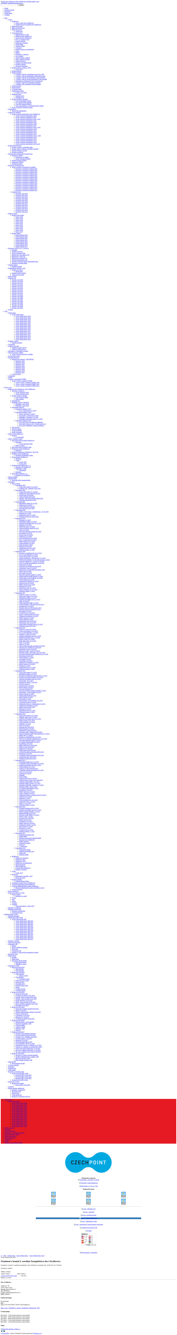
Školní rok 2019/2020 (18, 1020)
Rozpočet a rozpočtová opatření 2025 (26, 169)
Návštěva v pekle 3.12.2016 (27, 634)
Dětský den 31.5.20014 (26, 735)
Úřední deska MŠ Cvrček (15, 917)
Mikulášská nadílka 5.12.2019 (28, 521)
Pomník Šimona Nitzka (22, 881)
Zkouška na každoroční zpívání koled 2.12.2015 (33, 676)
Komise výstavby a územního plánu (22, 147)
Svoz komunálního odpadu (23, 101)
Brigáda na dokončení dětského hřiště (30, 838)
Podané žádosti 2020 (21, 241)
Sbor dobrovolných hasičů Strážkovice (23, 440)
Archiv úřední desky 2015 (23, 334)
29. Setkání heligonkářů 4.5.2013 (29, 788)
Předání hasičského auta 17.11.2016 (29, 637)
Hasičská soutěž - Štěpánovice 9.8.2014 (30, 732)
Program (14, 435)
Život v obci (8, 387)
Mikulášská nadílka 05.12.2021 (28, 503)
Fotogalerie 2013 (20, 760)
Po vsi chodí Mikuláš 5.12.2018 (28, 555)
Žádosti (14, 946)
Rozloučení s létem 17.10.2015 (28, 682)
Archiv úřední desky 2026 (23, 316)
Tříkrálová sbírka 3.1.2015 (27, 712)
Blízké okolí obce (17, 29)
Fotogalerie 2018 (20, 551)
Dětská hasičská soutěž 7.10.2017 (29, 603)
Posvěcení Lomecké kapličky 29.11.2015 (31, 677)
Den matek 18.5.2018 (25, 573)
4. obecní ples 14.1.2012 (26, 830)
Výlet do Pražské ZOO (26, 689)
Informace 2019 (20, 369)
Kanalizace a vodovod (21, 54)
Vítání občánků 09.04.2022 (27, 497)
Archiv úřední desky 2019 (23, 328)
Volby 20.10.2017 (24, 601)
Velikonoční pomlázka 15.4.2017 (28, 616)
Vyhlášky (7, 15)
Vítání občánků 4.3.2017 (26, 619)
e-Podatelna (11, 376)
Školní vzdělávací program (19, 947)
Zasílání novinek (9, 10)
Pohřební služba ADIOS (19, 273)
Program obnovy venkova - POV (21, 67)
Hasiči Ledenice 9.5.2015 (26, 694)
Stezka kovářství (13, 477)
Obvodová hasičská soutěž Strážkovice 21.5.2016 (33, 654)
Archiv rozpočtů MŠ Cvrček (20, 1073)
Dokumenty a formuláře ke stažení (18, 351)
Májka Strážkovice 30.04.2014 (28, 745)
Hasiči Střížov (23, 777)
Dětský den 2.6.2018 (25, 571)
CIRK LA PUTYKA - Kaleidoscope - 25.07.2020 (33, 511)
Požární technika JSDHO (19, 160)
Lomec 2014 (19, 873)
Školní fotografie (20, 864)
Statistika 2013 (19, 96)
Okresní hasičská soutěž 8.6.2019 (29, 528)
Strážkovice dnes (20, 859)
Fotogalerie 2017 (20, 593)
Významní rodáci (17, 89)
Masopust (22, 845)
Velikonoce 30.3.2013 (25, 796)
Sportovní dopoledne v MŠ (23, 1023)
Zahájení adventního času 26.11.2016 (30, 636)
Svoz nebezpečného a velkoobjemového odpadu (29, 106)
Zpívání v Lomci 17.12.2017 (27, 594)
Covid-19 (11, 1086)
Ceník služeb (12, 1070)
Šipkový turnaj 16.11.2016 (27, 639)
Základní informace (13, 916)
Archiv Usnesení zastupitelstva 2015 (26, 134)
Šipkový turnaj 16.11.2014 (27, 720)
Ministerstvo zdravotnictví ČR (20, 255)
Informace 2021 (20, 366)
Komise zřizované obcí (14, 145)
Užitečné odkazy (13, 265)
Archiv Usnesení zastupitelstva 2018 (26, 129)
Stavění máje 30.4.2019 (26, 535)
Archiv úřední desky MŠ (19, 919)
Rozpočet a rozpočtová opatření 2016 (26, 183)
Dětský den (22, 853)
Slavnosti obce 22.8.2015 (26, 685)
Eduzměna (11, 1067)
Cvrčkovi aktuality (13, 1065)
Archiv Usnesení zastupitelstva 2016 (26, 132)
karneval (17, 1030)
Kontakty (14, 250)
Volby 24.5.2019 (24, 530)
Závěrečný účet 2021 (21, 197)
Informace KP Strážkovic (22, 475)
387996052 (4, 3)
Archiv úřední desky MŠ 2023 (24, 922)
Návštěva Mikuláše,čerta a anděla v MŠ (27, 1057)
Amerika (14, 902)
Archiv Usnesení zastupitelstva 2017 (26, 130)
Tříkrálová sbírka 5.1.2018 (27, 591)
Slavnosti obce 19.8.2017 (26, 606)
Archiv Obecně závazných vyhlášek (22, 354)
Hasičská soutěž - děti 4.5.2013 (28, 787)
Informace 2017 (20, 372)
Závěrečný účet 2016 (21, 205)
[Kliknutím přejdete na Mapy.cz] (10, 1329)
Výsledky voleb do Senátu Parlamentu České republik (31, 79)
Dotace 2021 (19, 225)
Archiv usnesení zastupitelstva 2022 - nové (27, 119)
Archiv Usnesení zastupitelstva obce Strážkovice (26, 114)
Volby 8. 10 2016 (24, 644)
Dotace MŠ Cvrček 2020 (22, 1085)
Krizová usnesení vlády (18, 253)
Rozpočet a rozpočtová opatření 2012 (26, 190)
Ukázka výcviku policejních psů (28, 768)
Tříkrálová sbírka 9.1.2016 (27, 669)
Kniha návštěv (12, 276)
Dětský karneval (24, 841)
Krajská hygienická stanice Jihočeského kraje (25, 261)
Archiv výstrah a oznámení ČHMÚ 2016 (27, 382)
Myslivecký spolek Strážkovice (21, 449)
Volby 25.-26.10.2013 (25, 772)
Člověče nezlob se (24, 684)
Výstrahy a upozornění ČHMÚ (17, 379)
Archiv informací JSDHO (23, 159)
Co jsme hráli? (19, 437)
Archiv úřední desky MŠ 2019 (24, 929)
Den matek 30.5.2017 (25, 611)
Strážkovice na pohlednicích (23, 863)
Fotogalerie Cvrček (13, 965)
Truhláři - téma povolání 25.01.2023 (26, 999)
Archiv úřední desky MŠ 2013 (24, 939)
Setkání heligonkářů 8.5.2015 (27, 695)
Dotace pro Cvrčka (13, 1081)
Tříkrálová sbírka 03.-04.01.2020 (28, 516)
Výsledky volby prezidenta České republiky (28, 84)
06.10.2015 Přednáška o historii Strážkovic (31, 425)
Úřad (5, 311)
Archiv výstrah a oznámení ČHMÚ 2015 (27, 384)
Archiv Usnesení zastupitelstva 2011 (26, 142)
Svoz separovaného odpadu (23, 102)
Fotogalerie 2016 (20, 627)
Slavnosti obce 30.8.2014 (26, 727)
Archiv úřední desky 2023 (23, 321)
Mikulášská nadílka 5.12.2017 (28, 598)
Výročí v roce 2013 (21, 92)
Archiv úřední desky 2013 (23, 338)
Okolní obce (19, 31)
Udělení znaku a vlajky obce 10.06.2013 (31, 780)
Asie (13, 899)
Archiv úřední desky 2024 (23, 319)
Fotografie (7, 11)
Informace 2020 (20, 367)
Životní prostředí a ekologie (20, 99)
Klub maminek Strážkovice (20, 457)
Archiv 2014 (23, 462)
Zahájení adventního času (26, 835)
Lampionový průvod (25, 773)
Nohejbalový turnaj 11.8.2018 (28, 568)
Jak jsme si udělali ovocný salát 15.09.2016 (28, 1052)
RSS (38, 1308)
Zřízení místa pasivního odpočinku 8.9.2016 (32, 646)
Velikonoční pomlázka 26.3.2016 (28, 662)
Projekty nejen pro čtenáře (19, 396)
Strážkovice (15, 21)
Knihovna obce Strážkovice (23, 38)
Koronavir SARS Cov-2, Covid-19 (18, 248)
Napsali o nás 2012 (17, 291)
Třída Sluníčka (19, 970)
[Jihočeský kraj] (88, 1209)
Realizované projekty (18, 215)
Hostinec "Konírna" (21, 869)
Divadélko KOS (20, 984)
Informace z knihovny (18, 391)
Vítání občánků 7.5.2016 (26, 657)
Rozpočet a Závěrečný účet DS (21, 1096)
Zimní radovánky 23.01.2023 (24, 1000)
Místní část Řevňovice (18, 28)
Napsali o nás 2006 (17, 301)
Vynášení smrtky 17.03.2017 (23, 1038)
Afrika (14, 901)
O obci (10, 19)
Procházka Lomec (24, 979)
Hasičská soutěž (23, 854)
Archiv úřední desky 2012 (23, 339)
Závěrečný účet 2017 (21, 203)
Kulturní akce (12, 1068)
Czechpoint (11, 344)
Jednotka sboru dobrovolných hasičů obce (20, 154)
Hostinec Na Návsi (17, 270)
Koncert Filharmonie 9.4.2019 (28, 538)
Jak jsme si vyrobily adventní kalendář (26, 1055)
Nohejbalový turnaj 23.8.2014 (28, 730)
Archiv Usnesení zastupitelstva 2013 (26, 139)
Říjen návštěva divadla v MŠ (23, 1060)
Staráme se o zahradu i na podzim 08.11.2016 (28, 1047)
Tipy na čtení (15, 427)
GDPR (10, 377)
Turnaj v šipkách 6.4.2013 (26, 793)
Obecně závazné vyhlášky (15, 352)
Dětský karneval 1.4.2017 (26, 618)
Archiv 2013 (23, 463)
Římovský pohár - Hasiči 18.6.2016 (29, 651)
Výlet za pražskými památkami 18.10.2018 (31, 563)
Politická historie (16, 72)
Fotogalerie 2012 (20, 806)
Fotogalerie (11, 482)
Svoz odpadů (19, 56)
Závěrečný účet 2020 (21, 198)
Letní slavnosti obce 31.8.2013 (28, 778)
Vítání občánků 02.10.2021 (27, 507)
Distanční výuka (13, 954)
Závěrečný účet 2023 (21, 193)
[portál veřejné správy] (88, 1218)
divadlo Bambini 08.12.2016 (23, 1042)
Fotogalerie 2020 (20, 510)
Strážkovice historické (21, 858)
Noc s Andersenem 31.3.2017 (28, 410)
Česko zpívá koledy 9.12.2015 (28, 672)
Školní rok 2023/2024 (18, 972)
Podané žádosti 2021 (21, 240)
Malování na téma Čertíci (22, 1058)
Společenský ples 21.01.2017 (27, 623)
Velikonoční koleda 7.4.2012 (27, 825)
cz (1, 1255)
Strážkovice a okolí (21, 896)
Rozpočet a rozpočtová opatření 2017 (26, 182)
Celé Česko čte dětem (21, 397)
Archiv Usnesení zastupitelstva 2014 (26, 137)
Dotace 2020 (19, 227)
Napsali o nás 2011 (17, 293)
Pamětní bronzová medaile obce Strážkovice (28, 24)
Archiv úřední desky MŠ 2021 (24, 926)
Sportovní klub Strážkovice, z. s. (21, 465)
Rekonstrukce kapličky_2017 (24, 876)
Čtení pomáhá (19, 399)
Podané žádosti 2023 (21, 236)
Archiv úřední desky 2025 (23, 318)
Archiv (17, 460)
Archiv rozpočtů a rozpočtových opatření (24, 167)
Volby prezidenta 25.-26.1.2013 (28, 800)
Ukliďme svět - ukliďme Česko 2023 (30, 488)
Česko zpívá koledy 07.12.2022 (28, 492)
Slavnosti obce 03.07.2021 (27, 508)
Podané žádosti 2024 (21, 235)
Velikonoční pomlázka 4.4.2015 (28, 705)
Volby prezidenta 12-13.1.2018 (28, 589)
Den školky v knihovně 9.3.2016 (28, 415)
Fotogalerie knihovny (18, 407)
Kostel (17, 51)
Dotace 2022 (19, 223)
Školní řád (15, 949)
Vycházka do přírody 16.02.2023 (25, 995)
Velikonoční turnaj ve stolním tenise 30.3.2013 (32, 795)
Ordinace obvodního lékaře (23, 63)
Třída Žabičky (19, 969)
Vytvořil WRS (5, 1333)
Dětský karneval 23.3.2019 (27, 541)
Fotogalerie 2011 (20, 833)
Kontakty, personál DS (18, 1090)
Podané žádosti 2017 (21, 246)
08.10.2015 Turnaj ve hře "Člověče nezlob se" (32, 424)
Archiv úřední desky (18, 314)
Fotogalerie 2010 (20, 848)
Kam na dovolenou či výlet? (16, 893)
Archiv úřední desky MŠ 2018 (24, 931)
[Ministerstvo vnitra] (88, 1221)
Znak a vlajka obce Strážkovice (24, 23)
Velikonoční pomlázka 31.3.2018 (28, 581)
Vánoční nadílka (20, 1025)
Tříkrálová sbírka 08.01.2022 (27, 500)
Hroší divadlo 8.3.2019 (26, 545)
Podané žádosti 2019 (21, 243)
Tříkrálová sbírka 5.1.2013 (27, 805)
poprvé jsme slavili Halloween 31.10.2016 (27, 1048)
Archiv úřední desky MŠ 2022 (24, 924)
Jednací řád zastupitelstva (19, 111)
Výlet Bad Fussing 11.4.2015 (27, 702)
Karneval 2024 (19, 982)
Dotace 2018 (19, 230)
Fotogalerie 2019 (20, 518)
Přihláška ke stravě (20, 964)
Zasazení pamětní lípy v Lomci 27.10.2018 (31, 561)
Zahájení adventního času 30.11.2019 (30, 523)
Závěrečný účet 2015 (21, 207)
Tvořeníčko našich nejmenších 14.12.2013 (31, 763)
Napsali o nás (12, 278)
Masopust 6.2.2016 (24, 666)
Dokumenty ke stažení (21, 157)
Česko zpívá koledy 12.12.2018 (28, 556)
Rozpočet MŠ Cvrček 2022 (23, 1075)
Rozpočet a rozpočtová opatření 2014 (26, 187)
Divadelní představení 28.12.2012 (29, 808)
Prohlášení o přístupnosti (29, 1308)
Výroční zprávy (16, 374)
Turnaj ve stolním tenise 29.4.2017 (29, 614)
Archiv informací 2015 (22, 394)
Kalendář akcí (16, 400)
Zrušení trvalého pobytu (19, 349)
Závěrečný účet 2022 (21, 195)
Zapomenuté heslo (17, 912)
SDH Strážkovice (20, 866)
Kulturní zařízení (20, 41)
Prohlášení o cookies (15, 1308)
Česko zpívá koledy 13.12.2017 (28, 596)
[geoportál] (88, 1212)
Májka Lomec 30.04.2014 (26, 747)
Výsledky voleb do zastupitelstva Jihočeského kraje (30, 76)
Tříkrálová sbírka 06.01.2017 (27, 626)
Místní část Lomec (17, 26)
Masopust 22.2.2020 (25, 513)
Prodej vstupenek (17, 432)
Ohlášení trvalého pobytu (19, 347)
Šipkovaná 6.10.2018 (25, 565)
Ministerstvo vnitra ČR (18, 256)
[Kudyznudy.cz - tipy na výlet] (88, 1186)
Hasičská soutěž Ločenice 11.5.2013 (29, 783)
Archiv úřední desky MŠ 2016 (24, 934)
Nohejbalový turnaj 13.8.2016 (28, 649)
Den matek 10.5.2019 (25, 533)
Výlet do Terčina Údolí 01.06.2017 (25, 1035)
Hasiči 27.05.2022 (20, 1010)
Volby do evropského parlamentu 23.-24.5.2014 (33, 738)
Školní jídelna (12, 956)
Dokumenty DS (16, 1091)
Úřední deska (8, 13)
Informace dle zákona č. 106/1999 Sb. (23, 359)
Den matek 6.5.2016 (25, 659)
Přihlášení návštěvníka (14, 909)
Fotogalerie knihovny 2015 (23, 420)
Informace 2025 (20, 361)
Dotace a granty (12, 213)
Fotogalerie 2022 (20, 490)
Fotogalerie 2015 (20, 671)
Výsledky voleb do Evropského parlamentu (28, 82)
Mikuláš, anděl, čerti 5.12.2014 (28, 717)
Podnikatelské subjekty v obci (16, 268)
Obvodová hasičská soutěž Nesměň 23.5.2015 (32, 690)
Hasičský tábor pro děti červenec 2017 (30, 608)
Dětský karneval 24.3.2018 (27, 584)
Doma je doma (16, 894)
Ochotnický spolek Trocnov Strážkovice (23, 883)
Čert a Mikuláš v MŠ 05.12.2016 (25, 1043)
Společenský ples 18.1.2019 (27, 548)
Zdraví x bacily (23, 975)
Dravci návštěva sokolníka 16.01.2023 (26, 1004)
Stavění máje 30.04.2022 (26, 495)
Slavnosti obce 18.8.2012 (26, 818)
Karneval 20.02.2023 (21, 994)
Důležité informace (17, 251)
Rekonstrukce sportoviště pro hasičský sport (32, 569)
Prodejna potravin (20, 64)
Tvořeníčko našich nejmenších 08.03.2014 (31, 752)
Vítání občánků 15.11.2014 (27, 722)
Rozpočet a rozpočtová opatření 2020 (26, 177)
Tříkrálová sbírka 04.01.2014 (27, 758)
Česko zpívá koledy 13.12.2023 (28, 487)
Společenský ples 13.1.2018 (27, 588)
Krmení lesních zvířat (21, 985)
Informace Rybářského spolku (24, 455)
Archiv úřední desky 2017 (23, 331)
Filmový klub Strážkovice (15, 434)
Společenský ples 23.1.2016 (27, 667)
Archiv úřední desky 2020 (23, 326)
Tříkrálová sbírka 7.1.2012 (27, 831)
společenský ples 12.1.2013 (27, 801)
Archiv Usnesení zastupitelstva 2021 (26, 122)
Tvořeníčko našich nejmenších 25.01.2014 (31, 755)
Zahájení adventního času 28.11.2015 (30, 679)
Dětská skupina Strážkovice (23, 36)
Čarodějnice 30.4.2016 (25, 661)
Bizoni (17, 987)
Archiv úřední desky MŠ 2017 (24, 932)
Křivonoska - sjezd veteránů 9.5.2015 (30, 692)
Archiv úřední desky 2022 (23, 323)
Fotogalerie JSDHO (17, 162)
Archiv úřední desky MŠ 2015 (24, 936)
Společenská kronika (18, 91)
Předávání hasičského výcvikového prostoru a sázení (34, 560)
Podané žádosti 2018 (21, 245)
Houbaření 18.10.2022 (22, 1005)
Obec (6, 18)
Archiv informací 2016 (22, 392)
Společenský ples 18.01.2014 (27, 757)
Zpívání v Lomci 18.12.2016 (27, 629)
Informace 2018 (20, 371)
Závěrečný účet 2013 (21, 210)
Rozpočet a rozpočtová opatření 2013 (26, 188)
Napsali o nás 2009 (17, 296)
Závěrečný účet (16, 192)
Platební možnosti (17, 343)
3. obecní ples (23, 846)
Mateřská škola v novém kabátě (24, 1022)
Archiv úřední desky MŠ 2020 (24, 927)
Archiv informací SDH (26, 444)
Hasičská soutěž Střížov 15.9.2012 (29, 815)
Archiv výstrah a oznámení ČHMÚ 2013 (27, 386)
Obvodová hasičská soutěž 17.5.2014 (30, 740)
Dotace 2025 (19, 218)
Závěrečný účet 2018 (21, 202)
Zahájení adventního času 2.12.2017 (29, 599)
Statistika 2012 (19, 97)
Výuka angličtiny (17, 430)
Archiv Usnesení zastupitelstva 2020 (26, 124)
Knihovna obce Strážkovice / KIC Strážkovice (21, 389)
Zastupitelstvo (12, 109)
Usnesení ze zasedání (14, 112)
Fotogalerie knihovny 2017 (23, 409)
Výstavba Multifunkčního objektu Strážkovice (25, 886)
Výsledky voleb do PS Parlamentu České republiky (30, 77)
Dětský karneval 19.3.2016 (27, 664)
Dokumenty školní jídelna (19, 960)
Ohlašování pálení (17, 164)
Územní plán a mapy (14, 356)
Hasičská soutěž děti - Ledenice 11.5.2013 (31, 785)
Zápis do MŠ (12, 1062)
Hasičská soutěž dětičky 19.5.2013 (29, 782)
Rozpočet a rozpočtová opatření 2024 (26, 170)
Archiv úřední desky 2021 (23, 324)
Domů (6, 8)
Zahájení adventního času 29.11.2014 (30, 719)
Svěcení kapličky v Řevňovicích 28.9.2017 (31, 604)
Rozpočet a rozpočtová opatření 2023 (26, 172)
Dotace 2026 (19, 217)
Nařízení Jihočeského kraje (19, 260)
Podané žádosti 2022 (21, 238)
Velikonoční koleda (24, 843)
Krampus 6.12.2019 (25, 520)
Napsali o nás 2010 (17, 294)
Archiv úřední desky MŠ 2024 (24, 921)
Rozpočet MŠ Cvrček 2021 (23, 1076)
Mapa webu (4, 1308)
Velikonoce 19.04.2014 (26, 748)
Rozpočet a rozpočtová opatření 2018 (26, 180)
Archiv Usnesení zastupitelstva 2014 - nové (28, 135)
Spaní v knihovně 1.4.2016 (27, 414)
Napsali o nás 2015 (17, 286)
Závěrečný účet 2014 (21, 208)
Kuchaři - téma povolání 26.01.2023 (26, 997)
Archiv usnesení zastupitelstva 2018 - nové (27, 127)
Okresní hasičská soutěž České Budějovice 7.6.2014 (34, 734)
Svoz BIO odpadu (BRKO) (23, 104)
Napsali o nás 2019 (17, 280)
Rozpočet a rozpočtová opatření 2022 (26, 174)
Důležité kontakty (17, 266)
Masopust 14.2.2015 (25, 709)
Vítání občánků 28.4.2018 (26, 579)
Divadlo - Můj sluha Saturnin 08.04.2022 (31, 498)
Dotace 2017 (19, 232)
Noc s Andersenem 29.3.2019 (28, 540)
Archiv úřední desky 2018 (23, 329)
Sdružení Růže (12, 478)
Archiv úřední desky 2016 (23, 333)
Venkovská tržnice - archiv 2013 (24, 906)
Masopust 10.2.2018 (25, 586)
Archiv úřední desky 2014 (23, 336)
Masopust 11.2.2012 (25, 828)
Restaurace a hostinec (21, 43)
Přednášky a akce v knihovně (20, 402)
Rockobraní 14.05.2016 (26, 656)
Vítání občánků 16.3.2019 (26, 543)
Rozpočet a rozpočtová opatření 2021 (26, 175)
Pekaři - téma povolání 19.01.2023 (25, 1002)
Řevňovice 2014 (20, 878)
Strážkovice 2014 (20, 861)
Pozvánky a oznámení (14, 907)
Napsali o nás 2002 (17, 308)
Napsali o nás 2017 (17, 283)
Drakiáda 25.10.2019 (25, 525)
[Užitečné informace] (88, 1227)
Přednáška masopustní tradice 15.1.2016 (31, 419)
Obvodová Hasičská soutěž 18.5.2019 (30, 531)
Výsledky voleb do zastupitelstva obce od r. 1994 (29, 74)
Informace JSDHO (17, 155)
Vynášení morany (20, 989)
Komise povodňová (17, 152)
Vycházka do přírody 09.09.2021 (25, 1018)
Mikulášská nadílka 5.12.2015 (28, 674)
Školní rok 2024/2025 (18, 967)
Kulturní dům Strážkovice (23, 868)
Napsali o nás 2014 (17, 288)
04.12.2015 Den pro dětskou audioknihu (31, 422)
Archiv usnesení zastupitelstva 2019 (25, 125)
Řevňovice (15, 874)
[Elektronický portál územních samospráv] (88, 1224)
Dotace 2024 (19, 220)
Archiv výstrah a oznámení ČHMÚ (22, 381)
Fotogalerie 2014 (20, 714)
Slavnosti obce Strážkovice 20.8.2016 (30, 647)
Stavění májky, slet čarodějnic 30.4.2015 (31, 700)
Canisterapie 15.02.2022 (22, 1015)
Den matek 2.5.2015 (25, 699)
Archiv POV (19, 69)
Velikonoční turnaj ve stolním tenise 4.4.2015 (32, 704)
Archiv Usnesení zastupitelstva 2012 (26, 140)
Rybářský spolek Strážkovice (20, 454)
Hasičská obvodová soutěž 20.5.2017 (30, 609)
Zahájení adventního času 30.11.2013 (30, 765)
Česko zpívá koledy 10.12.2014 (28, 715)
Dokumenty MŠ (13, 944)
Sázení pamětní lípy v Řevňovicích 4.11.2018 (32, 558)
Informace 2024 (20, 362)
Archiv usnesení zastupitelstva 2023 (25, 117)
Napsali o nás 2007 (17, 299)
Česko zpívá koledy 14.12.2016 (28, 631)
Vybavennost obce (17, 33)
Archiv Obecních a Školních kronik (22, 107)
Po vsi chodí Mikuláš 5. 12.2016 (28, 632)
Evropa (14, 898)
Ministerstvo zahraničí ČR (19, 258)
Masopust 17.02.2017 (21, 1040)
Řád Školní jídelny (20, 962)
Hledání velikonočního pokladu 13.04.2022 (28, 1012)
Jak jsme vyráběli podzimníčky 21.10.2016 (27, 1050)
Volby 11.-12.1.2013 (25, 803)
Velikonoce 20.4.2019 (25, 536)
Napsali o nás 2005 (17, 303)
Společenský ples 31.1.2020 (27, 515)
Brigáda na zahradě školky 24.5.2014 (30, 737)
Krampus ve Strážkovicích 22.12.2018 (30, 553)
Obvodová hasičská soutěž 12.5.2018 (30, 574)
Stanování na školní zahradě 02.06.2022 (27, 1009)
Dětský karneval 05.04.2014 (27, 750)
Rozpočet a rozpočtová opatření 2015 (26, 185)
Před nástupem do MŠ (18, 1063)
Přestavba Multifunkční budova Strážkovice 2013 (29, 888)
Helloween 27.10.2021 (26, 505)
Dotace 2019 (19, 228)
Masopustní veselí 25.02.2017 (28, 621)
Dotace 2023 (19, 222)
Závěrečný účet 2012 (21, 212)
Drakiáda (22, 775)
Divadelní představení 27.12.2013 (29, 762)
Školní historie (16, 87)
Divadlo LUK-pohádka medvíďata (25, 1033)
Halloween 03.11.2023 (22, 980)
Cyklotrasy (18, 48)
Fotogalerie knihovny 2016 (23, 412)
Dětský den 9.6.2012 (25, 820)
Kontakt (10, 309)
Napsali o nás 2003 (17, 306)
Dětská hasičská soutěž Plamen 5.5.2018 (31, 576)
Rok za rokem (16, 483)
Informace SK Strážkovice (23, 467)
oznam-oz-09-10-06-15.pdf (9, 1276)
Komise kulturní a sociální (19, 150)
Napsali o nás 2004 (17, 304)
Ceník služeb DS (17, 1095)
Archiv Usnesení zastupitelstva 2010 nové (27, 144)
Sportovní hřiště (20, 46)
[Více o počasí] (53, 1197)
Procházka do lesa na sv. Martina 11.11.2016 (28, 1045)
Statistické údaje (16, 94)
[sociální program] (88, 1215)
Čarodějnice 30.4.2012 (25, 821)
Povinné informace (13, 357)
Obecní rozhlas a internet (22, 58)
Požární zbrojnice (20, 61)
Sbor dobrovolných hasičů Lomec (22, 447)
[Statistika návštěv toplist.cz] (89, 1231)
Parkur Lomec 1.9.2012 (26, 816)
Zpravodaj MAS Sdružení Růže (21, 480)
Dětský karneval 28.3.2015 (27, 707)
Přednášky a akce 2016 (22, 404)
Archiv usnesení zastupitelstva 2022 (25, 120)
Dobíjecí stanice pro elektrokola (24, 49)
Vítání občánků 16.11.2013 (27, 767)
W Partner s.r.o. (37, 1333)
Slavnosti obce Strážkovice (27, 840)
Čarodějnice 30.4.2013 (25, 790)
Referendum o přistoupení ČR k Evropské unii (29, 81)
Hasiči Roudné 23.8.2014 (26, 729)
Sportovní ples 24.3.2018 (26, 583)
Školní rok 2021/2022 (18, 1007)
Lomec (14, 871)
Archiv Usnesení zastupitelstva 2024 (26, 116)
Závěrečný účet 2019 (21, 200)
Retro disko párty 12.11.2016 (27, 641)
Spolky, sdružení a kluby (15, 439)
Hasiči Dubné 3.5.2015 (26, 697)
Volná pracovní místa (18, 275)
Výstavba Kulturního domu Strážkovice (23, 884)
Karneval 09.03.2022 (21, 1014)
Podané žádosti (16, 233)
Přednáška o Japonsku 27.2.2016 (28, 417)
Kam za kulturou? (13, 891)
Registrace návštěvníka (18, 911)
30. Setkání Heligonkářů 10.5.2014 (29, 742)
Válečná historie (16, 86)
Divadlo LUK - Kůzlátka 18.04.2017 (26, 1037)
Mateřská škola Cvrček (22, 34)
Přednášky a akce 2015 (22, 405)
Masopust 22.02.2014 (25, 753)
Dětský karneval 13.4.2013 (27, 791)
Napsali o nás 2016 (17, 285)
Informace (18, 442)
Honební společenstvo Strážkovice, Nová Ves (25, 452)
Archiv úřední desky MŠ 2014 (24, 937)
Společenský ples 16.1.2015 (27, 710)
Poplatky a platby (13, 341)
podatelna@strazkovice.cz (15, 3)
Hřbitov (17, 53)
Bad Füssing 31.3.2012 (26, 826)
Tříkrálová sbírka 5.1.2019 (27, 550)
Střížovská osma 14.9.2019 (27, 526)
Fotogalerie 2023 (20, 485)
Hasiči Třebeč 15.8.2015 (26, 687)
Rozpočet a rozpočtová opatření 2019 (26, 178)
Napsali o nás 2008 (17, 298)
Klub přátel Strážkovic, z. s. (20, 473)
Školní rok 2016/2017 (18, 1032)
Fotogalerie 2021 (20, 502)
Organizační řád (16, 951)
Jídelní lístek (19, 271)
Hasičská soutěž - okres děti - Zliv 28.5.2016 (32, 652)
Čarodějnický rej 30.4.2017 (27, 613)
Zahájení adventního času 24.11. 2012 (30, 810)
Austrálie (14, 904)
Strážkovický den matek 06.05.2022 (29, 493)
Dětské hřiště (19, 44)
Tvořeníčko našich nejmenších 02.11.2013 (31, 770)
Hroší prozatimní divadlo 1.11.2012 (29, 811)
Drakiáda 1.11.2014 (25, 724)
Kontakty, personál (13, 941)
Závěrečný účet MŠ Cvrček (20, 1080)
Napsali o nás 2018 (17, 281)
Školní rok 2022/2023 (18, 992)
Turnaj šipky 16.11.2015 (26, 680)
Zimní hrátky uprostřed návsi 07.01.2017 (31, 624)
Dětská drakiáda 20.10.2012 (27, 813)
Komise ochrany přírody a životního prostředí (25, 149)
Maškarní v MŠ (20, 1028)
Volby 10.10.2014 (24, 725)
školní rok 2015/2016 (18, 1053)
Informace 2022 (20, 364)
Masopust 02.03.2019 (25, 546)
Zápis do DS (15, 1093)
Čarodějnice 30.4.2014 (25, 743)
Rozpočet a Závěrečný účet (16, 165)
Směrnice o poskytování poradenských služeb (25, 952)
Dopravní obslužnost (21, 66)
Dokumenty (22, 470)
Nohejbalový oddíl (20, 468)
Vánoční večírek (20, 1027)
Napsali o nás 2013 (17, 289)
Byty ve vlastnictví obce (22, 39)
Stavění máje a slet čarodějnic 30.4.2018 (31, 578)
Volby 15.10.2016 (24, 642)
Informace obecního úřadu (19, 263)
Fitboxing (18, 472)
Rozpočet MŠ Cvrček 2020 (23, 1078)
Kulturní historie (16, 71)
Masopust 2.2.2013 (24, 798)
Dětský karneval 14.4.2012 (27, 823)
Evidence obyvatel (13, 346)
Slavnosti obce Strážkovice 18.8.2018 (30, 566)
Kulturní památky (17, 879)
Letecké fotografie (17, 889)
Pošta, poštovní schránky (22, 59)
